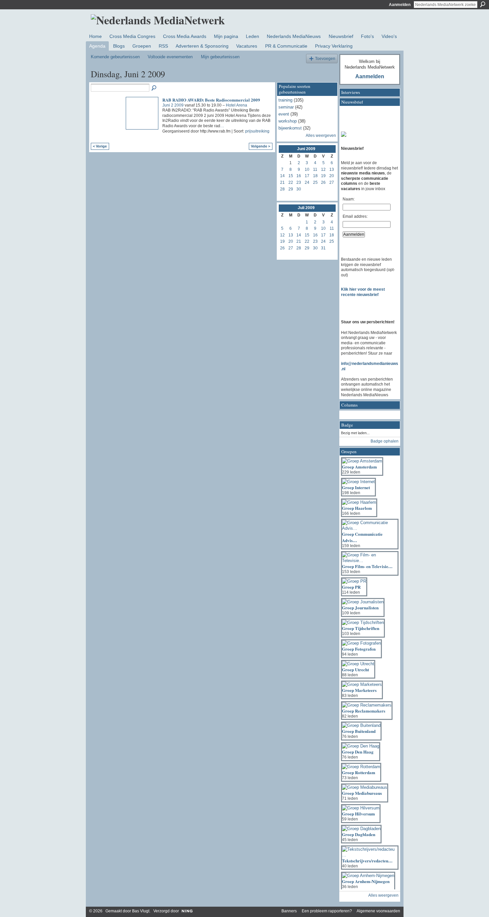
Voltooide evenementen (170, 56)
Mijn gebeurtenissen (220, 56)
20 (331, 175)
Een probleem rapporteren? (327, 911)
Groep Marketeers (359, 690)
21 (282, 182)
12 (323, 169)
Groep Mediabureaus (362, 793)
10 (307, 169)
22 (290, 182)
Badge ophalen (385, 441)
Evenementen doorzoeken (154, 88)
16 (298, 175)
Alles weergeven (321, 135)
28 (282, 189)
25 (315, 182)
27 (331, 182)
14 (282, 175)
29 (290, 189)
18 (315, 175)
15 (290, 175)
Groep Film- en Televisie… (367, 566)
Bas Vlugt (140, 911)
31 (323, 248)
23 (298, 182)
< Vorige (100, 146)
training (285, 100)
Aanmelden (399, 4)
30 (298, 189)
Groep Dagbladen (358, 834)
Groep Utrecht (355, 669)
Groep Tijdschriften (360, 628)
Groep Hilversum (358, 813)
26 (323, 182)
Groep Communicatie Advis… (362, 537)
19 (323, 175)
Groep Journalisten (360, 607)
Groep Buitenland (359, 731)
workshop (287, 121)
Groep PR (351, 587)
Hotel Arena (236, 105)
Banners (289, 911)
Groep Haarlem (357, 508)
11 (315, 169)
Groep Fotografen (359, 649)
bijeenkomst (290, 128)
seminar (286, 107)
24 (307, 182)
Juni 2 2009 (173, 105)
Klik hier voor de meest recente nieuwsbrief (363, 292)
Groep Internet (356, 487)
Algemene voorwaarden (378, 911)
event (283, 114)
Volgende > (260, 146)
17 (307, 175)
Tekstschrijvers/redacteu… (367, 860)
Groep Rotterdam (358, 772)
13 (331, 169)
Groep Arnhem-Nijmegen (366, 881)
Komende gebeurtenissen (115, 56)
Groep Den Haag (358, 752)
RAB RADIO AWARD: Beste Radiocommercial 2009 (211, 100)
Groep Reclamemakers (363, 711)
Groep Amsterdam (359, 466)
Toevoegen (325, 58)
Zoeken (482, 4)
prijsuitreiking (257, 131)
